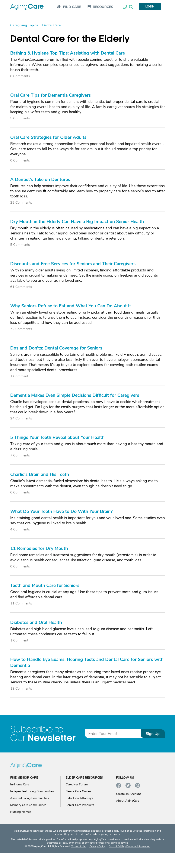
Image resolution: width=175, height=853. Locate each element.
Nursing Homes (20, 812)
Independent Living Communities (32, 791)
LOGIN (149, 6)
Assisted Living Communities (29, 798)
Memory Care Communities (28, 805)
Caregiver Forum (77, 784)
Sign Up (153, 733)
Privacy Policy (97, 846)
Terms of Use (78, 846)
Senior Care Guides (78, 791)
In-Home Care (19, 784)
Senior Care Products (80, 805)
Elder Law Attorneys (79, 798)
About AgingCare (127, 801)
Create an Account (128, 794)
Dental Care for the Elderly (70, 39)
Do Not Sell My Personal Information (129, 846)
